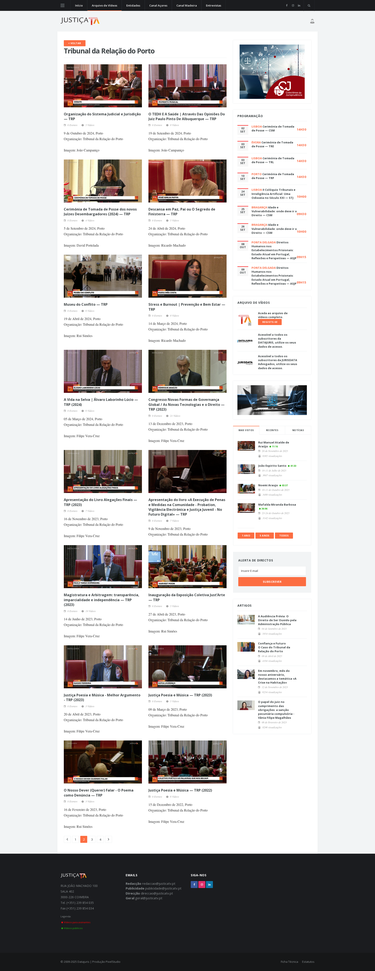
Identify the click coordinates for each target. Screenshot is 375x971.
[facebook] (286, 5)
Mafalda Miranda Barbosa (277, 504)
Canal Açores (158, 5)
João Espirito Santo (272, 466)
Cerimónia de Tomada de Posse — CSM (273, 128)
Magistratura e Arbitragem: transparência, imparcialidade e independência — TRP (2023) (101, 600)
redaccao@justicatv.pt (158, 883)
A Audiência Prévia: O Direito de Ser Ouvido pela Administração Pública (277, 620)
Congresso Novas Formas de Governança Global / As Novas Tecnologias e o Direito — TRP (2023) (186, 404)
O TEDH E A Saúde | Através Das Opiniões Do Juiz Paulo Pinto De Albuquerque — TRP (186, 116)
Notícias (298, 430)
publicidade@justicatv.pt (163, 888)
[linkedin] (299, 5)
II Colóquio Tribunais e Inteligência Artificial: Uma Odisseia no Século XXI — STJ (273, 193)
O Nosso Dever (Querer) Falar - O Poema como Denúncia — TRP (98, 792)
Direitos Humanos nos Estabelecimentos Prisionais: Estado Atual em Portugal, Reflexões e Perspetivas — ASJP (274, 250)
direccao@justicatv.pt (157, 893)
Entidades (133, 5)
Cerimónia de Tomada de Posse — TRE (272, 144)
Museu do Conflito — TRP (86, 304)
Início (79, 5)
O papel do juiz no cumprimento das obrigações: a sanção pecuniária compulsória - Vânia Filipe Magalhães (276, 710)
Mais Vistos (246, 430)
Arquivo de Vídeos (104, 5)
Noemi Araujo (268, 485)
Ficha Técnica (289, 962)
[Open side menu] (62, 5)
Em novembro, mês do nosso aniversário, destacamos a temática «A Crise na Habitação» (277, 677)
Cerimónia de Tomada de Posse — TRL (273, 160)
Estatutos (308, 962)
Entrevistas (213, 5)
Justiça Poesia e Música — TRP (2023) (180, 695)
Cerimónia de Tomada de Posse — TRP (273, 176)
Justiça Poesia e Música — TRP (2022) (180, 790)
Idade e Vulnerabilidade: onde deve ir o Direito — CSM (274, 211)
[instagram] (292, 5)
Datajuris (83, 962)
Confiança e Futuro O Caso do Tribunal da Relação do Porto (274, 647)
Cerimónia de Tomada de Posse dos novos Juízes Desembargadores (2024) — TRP (100, 211)
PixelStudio (113, 962)
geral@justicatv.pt (148, 898)
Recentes (272, 430)
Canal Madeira (186, 5)
